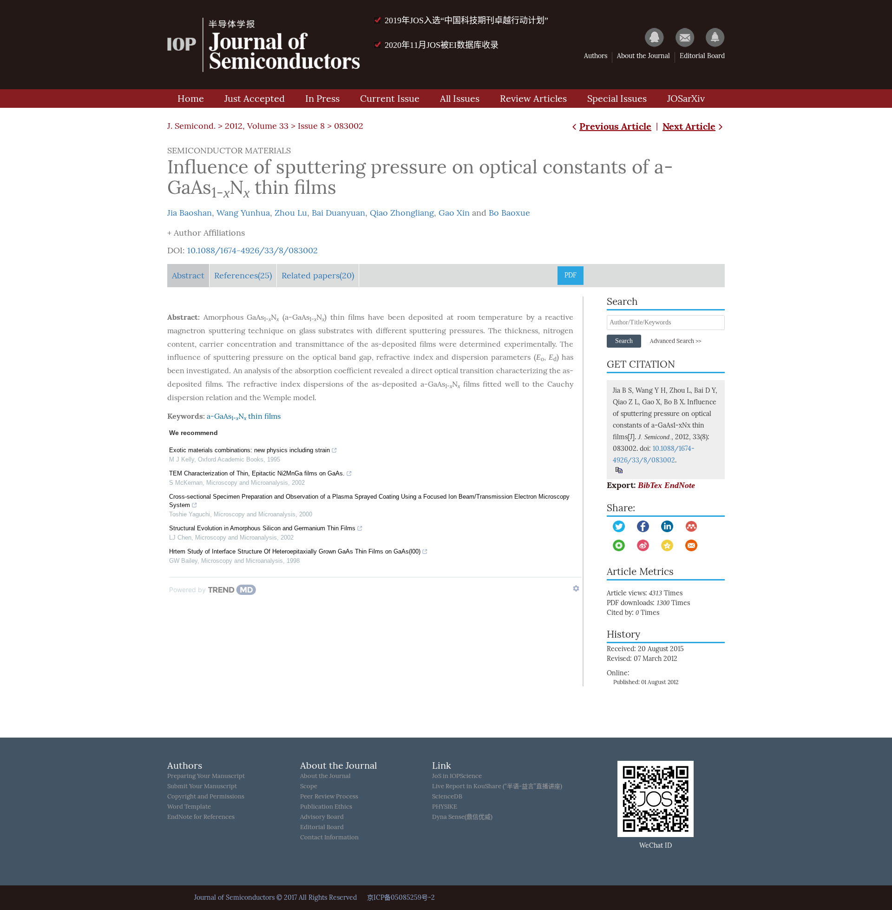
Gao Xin (454, 213)
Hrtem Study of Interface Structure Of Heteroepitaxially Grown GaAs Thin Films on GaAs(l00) (294, 551)
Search (624, 340)
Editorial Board (702, 56)
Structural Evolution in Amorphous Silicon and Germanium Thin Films (262, 528)
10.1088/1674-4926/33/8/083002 (252, 250)
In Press (322, 98)
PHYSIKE (444, 806)
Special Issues (617, 98)
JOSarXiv (686, 98)
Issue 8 (311, 126)
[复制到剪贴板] (618, 470)
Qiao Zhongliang (402, 213)
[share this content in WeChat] (619, 545)
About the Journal (643, 56)
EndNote (679, 485)
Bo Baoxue (509, 213)
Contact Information (329, 837)
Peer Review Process (329, 796)
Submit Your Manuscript (202, 786)
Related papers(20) (318, 275)
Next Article (688, 126)
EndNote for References (201, 816)
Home (190, 98)
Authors (595, 56)
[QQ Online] (650, 37)
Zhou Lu (291, 213)
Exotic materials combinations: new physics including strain (249, 450)
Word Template (189, 806)
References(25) (243, 275)
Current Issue (390, 98)
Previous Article (615, 126)
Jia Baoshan (189, 213)
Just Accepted (254, 98)
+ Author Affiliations (206, 233)
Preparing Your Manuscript (206, 775)
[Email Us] (680, 37)
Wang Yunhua (243, 213)
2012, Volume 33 (257, 126)
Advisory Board (322, 816)
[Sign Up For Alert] (710, 37)
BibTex (650, 485)
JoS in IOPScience (457, 775)
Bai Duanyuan (338, 213)
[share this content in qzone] (667, 545)
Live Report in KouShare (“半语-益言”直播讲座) (497, 786)
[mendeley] (691, 526)
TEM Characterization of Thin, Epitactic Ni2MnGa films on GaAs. (257, 473)
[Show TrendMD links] (576, 588)
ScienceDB (447, 796)
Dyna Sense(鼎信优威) (462, 816)
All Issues (459, 98)
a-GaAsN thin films (244, 416)
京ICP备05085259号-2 (401, 898)
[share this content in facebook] (643, 526)
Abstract (188, 275)
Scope (308, 786)
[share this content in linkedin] (667, 526)
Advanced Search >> (675, 341)
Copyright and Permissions (205, 796)
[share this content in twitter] (619, 526)
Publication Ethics (326, 806)
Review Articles (533, 98)
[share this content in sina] (643, 545)
